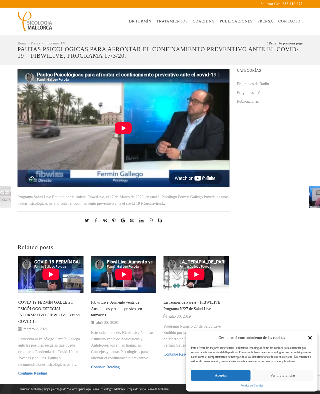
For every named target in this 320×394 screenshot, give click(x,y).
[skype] (158, 221)
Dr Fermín (140, 21)
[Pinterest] (114, 221)
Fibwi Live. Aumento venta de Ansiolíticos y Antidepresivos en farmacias (116, 308)
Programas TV (54, 43)
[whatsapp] (150, 221)
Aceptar (221, 375)
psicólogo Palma (89, 389)
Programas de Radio (253, 84)
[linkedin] (141, 221)
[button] (310, 337)
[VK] (105, 221)
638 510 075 (292, 4)
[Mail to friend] (132, 221)
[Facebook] (96, 221)
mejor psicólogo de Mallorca (60, 389)
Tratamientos (172, 21)
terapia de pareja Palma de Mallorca (147, 389)
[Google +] (123, 221)
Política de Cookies (251, 385)
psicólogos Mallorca (113, 389)
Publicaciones (236, 21)
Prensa (265, 21)
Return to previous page (285, 43)
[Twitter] (88, 221)
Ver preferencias (283, 375)
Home (22, 43)
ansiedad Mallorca (31, 389)
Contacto (289, 21)
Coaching (204, 21)
